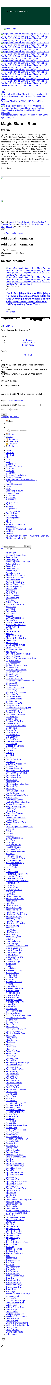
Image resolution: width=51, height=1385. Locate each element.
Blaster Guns (11, 640)
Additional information (15, 233)
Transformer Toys (13, 1282)
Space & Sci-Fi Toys (15, 1172)
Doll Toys (10, 755)
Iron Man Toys (12, 887)
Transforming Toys (14, 1287)
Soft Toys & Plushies (15, 1163)
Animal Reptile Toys (15, 586)
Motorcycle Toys (13, 995)
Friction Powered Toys (16, 818)
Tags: (18, 224)
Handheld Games (13, 847)
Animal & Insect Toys (15, 582)
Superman (10, 1240)
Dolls (8, 757)
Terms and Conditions (15, 524)
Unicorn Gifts (11, 1298)
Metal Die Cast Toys (15, 970)
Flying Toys (11, 811)
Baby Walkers (12, 611)
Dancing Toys (12, 732)
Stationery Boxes (13, 1202)
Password (5, 409)
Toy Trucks (10, 1269)
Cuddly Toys (11, 728)
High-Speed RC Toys (15, 858)
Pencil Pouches (13, 1031)
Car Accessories (13, 663)
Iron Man (10, 885)
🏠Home (10, 434)
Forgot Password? (14, 484)
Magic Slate (11, 964)
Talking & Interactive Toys (17, 1242)
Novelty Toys (11, 1009)
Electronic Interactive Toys (17, 784)
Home (8, 450)
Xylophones (11, 1334)
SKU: (16, 227)
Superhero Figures (14, 1231)
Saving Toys (11, 1148)
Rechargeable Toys (14, 1105)
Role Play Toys (12, 1132)
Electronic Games (14, 782)
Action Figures (12, 559)
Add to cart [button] (10, 312)
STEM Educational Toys (16, 1213)
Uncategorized (12, 1296)
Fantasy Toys (12, 797)
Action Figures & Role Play (18, 562)
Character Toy (12, 674)
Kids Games (11, 901)
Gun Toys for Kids (13, 845)
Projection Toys (12, 1074)
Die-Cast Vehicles (14, 741)
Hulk (8, 869)
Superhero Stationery (15, 1233)
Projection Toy (12, 1071)
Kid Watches (11, 894)
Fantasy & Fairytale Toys (17, 795)
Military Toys (11, 975)
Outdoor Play (11, 1020)
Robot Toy (10, 1119)
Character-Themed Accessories (20, 681)
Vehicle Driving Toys (15, 1307)
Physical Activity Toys (15, 1033)
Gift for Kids (33, 224)
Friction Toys (11, 820)
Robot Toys (11, 1121)
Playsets (9, 1044)
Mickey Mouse (12, 973)
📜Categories (12, 439)
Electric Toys (11, 780)
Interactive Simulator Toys (17, 881)
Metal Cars (10, 968)
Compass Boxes (13, 705)
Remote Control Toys (15, 1112)
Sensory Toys (12, 1152)
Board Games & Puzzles (16, 645)
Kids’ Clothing (12, 934)
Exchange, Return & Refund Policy (21, 480)
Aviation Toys (12, 602)
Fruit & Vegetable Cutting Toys (19, 827)
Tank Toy (10, 1247)
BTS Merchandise (14, 649)
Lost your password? (10, 417)
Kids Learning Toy (14, 910)
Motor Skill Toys (13, 993)
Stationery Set (12, 1208)
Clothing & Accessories (16, 692)
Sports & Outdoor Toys (16, 1188)
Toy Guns (10, 1265)
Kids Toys (10, 928)
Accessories (11, 557)
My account (11, 495)
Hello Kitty (10, 854)
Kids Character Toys (15, 899)
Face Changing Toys (15, 791)
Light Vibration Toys (14, 957)
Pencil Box (10, 1024)
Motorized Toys (12, 997)
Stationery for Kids (14, 1204)
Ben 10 (9, 629)
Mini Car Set (11, 977)
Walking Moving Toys (15, 1314)
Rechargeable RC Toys (16, 1103)
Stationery (10, 1197)
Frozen (9, 824)
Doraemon (10, 762)
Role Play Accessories (16, 1130)
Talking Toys (11, 1244)
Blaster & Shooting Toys (16, 638)
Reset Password (13, 511)
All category (11, 553)
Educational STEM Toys (16, 773)
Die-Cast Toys (12, 739)
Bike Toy (9, 634)
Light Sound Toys (13, 952)
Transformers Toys (14, 1285)
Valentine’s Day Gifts (15, 1303)
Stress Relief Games (15, 1220)
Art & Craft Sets (12, 593)
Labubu (9, 939)
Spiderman (11, 1177)
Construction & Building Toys (18, 708)
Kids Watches (12, 932)
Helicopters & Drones (15, 851)
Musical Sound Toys (15, 1002)
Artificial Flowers (13, 595)
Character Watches (14, 678)
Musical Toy (11, 1004)
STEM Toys (11, 1215)
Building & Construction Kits (18, 654)
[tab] (28, 233)
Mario (8, 966)
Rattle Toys (11, 1096)
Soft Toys (10, 1161)
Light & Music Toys (14, 948)
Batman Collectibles (15, 618)
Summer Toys (12, 1226)
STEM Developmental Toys (18, 1211)
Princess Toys (12, 1067)
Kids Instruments (13, 905)
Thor (8, 1256)
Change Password (14, 466)
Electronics (11, 788)
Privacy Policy (12, 502)
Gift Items (10, 829)
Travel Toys (11, 1289)
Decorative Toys (13, 735)
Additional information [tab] (17, 238)
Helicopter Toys (13, 849)
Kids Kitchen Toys (14, 907)
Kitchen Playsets (13, 937)
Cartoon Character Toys (16, 665)
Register (9, 506)
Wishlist (9, 531)
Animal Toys (11, 589)
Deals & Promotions (15, 477)
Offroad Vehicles (13, 1013)
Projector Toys (12, 1076)
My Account (11, 500)
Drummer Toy (12, 766)
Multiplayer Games (14, 1000)
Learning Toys (12, 943)
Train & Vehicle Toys (15, 1276)
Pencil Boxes (12, 1026)
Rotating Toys (12, 1145)
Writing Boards (12, 1330)
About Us (10, 455)
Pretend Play (11, 1060)
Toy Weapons (12, 1271)
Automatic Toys (12, 598)
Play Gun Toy (12, 1040)
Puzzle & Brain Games (16, 1089)
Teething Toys (12, 1251)
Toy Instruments (13, 1267)
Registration (11, 509)
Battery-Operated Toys (16, 625)
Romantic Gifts (12, 1141)
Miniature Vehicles (14, 982)
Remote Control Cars (15, 1110)
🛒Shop (9, 437)
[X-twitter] (14, 20)
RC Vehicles (11, 1101)
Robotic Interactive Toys (16, 1125)
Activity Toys (15, 222)
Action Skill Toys (13, 564)
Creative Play (12, 719)
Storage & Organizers (15, 1217)
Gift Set (9, 831)
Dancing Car (11, 730)
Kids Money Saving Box (16, 914)
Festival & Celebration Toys (18, 802)
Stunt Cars (10, 1222)
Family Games (12, 793)
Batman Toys (11, 620)
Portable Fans (12, 1058)
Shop (8, 520)
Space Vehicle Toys (14, 1175)
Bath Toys (10, 613)
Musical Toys (11, 1006)
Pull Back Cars (12, 1078)
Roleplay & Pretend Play (17, 1139)
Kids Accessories (13, 896)
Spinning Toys (12, 1186)
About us (10, 453)
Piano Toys (11, 1035)
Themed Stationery (14, 1253)
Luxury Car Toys (13, 961)
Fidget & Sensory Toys (16, 806)
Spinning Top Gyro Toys (16, 1181)
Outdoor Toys (12, 1022)
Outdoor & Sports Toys (16, 1018)
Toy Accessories (13, 1260)
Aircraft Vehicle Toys (15, 577)
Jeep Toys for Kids (14, 890)
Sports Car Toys (13, 1190)
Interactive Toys (13, 883)
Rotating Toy (11, 1143)
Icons (8, 488)
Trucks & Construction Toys (18, 1294)
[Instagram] (21, 20)
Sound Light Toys (13, 1168)
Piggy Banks (11, 1038)
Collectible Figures (14, 696)
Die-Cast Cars (12, 737)
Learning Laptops (13, 941)
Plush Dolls (11, 1047)
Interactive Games (14, 876)
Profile (9, 504)
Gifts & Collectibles (14, 838)
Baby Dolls (11, 607)
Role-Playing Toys (14, 1137)
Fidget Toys (11, 809)
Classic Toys (11, 690)
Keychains (10, 892)
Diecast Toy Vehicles (15, 746)
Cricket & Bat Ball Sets (16, 726)
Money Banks (12, 986)
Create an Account (15, 400)
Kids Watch (11, 930)
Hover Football (12, 867)
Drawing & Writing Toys (16, 764)
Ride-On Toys (12, 1116)
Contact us (10, 473)
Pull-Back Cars (12, 1085)
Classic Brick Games (15, 687)
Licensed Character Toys (17, 946)
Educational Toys (29, 222)
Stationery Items (13, 1206)
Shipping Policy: (13, 518)
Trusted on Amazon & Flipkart (19, 529)
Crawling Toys (12, 717)
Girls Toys (10, 840)
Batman (9, 616)
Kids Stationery (12, 925)
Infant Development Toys (17, 874)
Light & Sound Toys (14, 950)
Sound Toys (11, 1170)
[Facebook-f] (7, 20)
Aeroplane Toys (13, 573)
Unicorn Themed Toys (15, 1300)
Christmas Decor (13, 683)
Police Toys (11, 1056)
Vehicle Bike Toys (14, 1305)
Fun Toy (23, 224)
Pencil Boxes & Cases (16, 1029)
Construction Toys (14, 712)
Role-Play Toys (12, 1134)
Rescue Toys (11, 1114)
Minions (9, 984)
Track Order (11, 527)
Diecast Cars (11, 744)
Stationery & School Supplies (19, 1199)
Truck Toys (10, 1291)
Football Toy (11, 815)
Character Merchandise (16, 669)
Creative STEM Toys (15, 721)
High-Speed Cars (13, 856)
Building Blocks (13, 656)
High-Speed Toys (13, 860)
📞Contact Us (12, 446)
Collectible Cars (13, 694)
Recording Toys (13, 1107)
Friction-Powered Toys (16, 822)
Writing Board (12, 1327)
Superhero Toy (12, 1235)
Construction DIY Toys (16, 710)
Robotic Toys (11, 1128)
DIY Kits (9, 750)
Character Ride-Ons (15, 672)
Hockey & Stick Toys (15, 863)
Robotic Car (11, 1123)
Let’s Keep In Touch (14, 491)
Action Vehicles (13, 568)
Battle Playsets (12, 627)
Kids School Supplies (15, 923)
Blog (8, 457)
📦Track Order (12, 441)
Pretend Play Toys (14, 1065)
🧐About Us (11, 444)
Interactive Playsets (14, 878)
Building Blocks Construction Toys (21, 658)
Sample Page (12, 513)
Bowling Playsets (13, 647)
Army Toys (10, 591)
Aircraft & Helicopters (15, 575)
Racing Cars (11, 1094)
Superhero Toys (13, 1238)
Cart (8, 459)
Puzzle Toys (11, 1092)
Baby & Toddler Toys (15, 604)
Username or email (9, 405)
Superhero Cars (13, 1229)
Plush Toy (10, 1049)
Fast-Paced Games (14, 800)
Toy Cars (10, 1262)
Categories (11, 464)
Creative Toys (12, 723)
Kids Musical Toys (14, 916)
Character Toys (12, 676)
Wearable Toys (12, 1318)
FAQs (8, 482)
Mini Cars (10, 979)
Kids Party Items (13, 919)
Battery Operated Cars (16, 622)
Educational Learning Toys (17, 771)
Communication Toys (15, 703)
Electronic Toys (12, 786)
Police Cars (11, 1053)
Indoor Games (12, 872)
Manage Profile (12, 493)
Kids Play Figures (14, 921)
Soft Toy (9, 1159)
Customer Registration (16, 475)
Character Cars (12, 667)
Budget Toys (11, 652)
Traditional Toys (13, 1273)
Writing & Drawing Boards (17, 1325)
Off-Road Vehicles (14, 1011)
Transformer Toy (13, 1280)
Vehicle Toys (11, 1309)
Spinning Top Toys (14, 1184)
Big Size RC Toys (13, 631)
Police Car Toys (13, 1051)
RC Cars (10, 1098)
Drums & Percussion (15, 768)
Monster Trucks (12, 991)
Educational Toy (13, 775)
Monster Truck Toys (14, 988)
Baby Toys (10, 609)
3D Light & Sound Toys (16, 555)
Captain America (13, 661)
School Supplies (13, 1150)
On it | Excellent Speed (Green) (19, 1015)
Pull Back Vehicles (14, 1083)
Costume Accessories (15, 714)
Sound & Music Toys (15, 1166)
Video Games (12, 1312)
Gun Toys (10, 842)
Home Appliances (14, 865)
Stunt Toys (10, 1224)
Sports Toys (11, 1195)
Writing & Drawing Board (17, 1323)
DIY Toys (10, 753)
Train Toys (10, 1278)
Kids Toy (9, 227)
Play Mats (10, 1042)
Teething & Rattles (14, 1249)
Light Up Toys (12, 955)
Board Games (12, 643)
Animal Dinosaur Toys (15, 584)
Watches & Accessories (16, 1316)
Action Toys (11, 566)
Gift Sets (9, 833)
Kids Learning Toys (14, 912)
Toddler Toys (11, 1258)
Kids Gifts (10, 903)
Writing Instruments (14, 1332)
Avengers (10, 600)
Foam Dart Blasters (14, 813)
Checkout (10, 468)
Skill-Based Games (14, 1154)
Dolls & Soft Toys (13, 759)
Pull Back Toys (12, 1080)
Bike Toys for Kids (14, 636)
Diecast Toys (11, 748)
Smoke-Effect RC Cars (16, 1157)
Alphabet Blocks (13, 580)
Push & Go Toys (13, 1087)
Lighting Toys (12, 959)
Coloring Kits (11, 701)
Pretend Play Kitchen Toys (17, 1062)
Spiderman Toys (13, 1179)
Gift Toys (9, 836)
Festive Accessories (15, 804)
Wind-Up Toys (12, 1321)
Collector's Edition (14, 699)
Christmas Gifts (12, 685)
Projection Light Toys (15, 1069)
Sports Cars (11, 1193)
